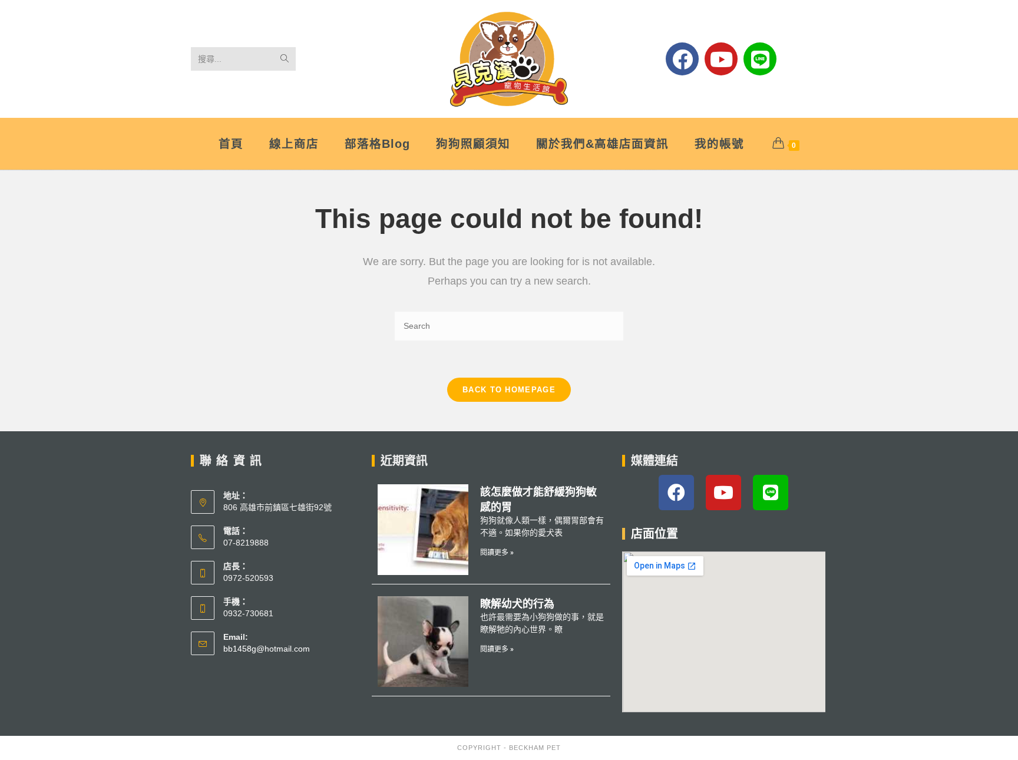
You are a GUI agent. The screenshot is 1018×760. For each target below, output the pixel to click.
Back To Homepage (509, 389)
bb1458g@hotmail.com (266, 648)
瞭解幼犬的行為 (517, 603)
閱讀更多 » (497, 552)
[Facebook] (682, 58)
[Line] (759, 58)
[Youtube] (721, 58)
